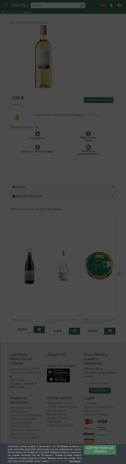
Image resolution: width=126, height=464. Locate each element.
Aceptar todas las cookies (100, 450)
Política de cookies (59, 461)
